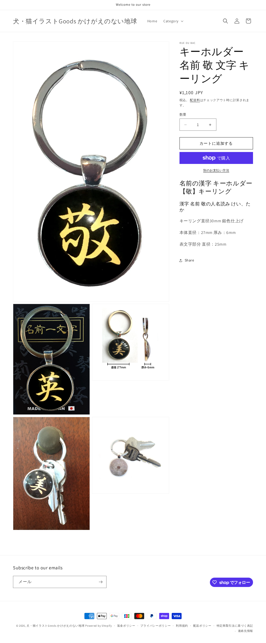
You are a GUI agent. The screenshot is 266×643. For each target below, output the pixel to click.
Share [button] (189, 260)
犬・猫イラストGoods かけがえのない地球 (55, 625)
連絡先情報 (245, 631)
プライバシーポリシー (155, 625)
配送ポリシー (202, 625)
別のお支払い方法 (216, 170)
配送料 (195, 100)
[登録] (100, 582)
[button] (172, 21)
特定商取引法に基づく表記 (235, 625)
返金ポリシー (126, 625)
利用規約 (182, 625)
